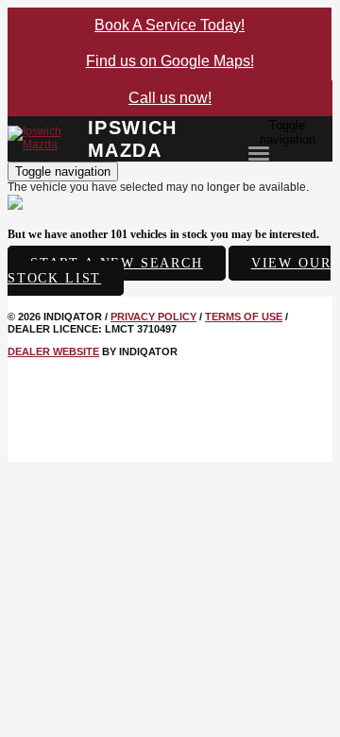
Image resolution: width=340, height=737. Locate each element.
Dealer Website (53, 351)
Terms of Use (243, 316)
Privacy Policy (153, 316)
